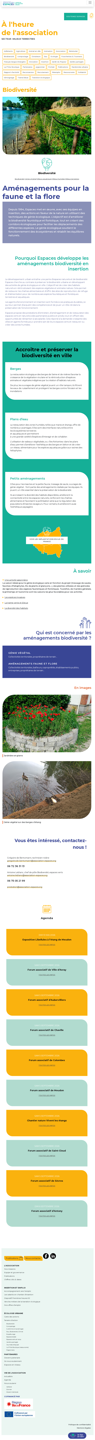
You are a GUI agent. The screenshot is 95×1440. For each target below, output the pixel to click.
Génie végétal (30, 179)
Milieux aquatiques (44, 179)
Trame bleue (23, 78)
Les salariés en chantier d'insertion (18, 1295)
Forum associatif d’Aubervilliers (47, 1000)
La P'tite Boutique (11, 67)
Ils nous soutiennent (13, 1361)
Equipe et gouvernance (14, 1272)
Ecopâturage (10, 1334)
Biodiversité (9, 56)
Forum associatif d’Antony (46, 1211)
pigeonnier (40, 67)
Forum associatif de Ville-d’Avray (47, 969)
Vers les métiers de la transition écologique (22, 1302)
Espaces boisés (11, 1337)
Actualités (8, 1376)
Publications (63, 67)
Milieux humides (58, 179)
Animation (48, 51)
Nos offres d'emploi (12, 1305)
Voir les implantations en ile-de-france (47, 540)
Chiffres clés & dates (12, 1279)
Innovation (33, 62)
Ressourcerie (69, 72)
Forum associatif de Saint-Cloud (47, 1150)
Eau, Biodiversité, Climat (14, 1332)
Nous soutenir (10, 1383)
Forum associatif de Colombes (47, 1060)
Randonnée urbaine (80, 67)
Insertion (44, 62)
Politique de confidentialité (79, 1425)
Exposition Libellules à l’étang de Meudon (47, 939)
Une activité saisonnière (16, 580)
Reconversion (28, 72)
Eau (45, 56)
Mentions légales (84, 1428)
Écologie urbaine (13, 1313)
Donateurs (36, 56)
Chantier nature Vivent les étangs (47, 1120)
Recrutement (43, 72)
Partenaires (27, 67)
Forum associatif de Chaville (47, 1030)
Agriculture (20, 51)
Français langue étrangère (15, 62)
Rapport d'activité (11, 72)
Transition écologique (41, 78)
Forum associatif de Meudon (47, 1090)
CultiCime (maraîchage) (14, 1329)
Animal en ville (35, 51)
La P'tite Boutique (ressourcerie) (17, 1347)
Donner (9, 1389)
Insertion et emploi (14, 1288)
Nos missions (9, 1269)
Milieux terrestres (72, 179)
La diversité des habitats (16, 608)
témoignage (9, 78)
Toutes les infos (47, 945)
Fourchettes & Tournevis (71, 56)
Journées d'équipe (12, 1345)
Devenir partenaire (12, 1358)
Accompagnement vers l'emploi (17, 1291)
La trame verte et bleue (16, 603)
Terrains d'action (11, 1320)
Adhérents (8, 51)
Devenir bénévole (12, 1392)
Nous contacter (33, 1258)
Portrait (51, 67)
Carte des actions (11, 1317)
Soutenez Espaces (75, 16)
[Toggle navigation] (90, 2)
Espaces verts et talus (13, 1339)
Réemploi (56, 72)
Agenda (47, 918)
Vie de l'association (15, 1373)
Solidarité (82, 72)
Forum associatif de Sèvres (47, 1181)
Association (61, 51)
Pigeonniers (10, 1350)
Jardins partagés (76, 62)
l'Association (11, 1266)
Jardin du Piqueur (59, 62)
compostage (22, 56)
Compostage (10, 1326)
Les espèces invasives (15, 597)
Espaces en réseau (12, 1365)
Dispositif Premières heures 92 (17, 1298)
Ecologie (54, 56)
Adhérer (9, 1387)
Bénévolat (73, 51)
